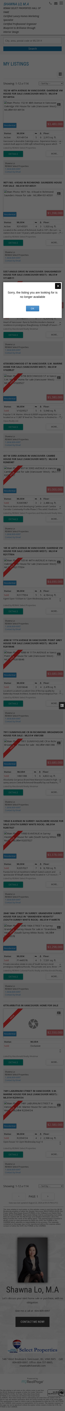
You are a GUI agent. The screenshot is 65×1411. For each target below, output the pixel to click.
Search (32, 48)
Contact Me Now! (32, 1321)
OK (32, 308)
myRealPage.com (32, 1382)
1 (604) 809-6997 (13, 169)
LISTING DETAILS (13, 154)
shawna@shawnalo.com (33, 1365)
